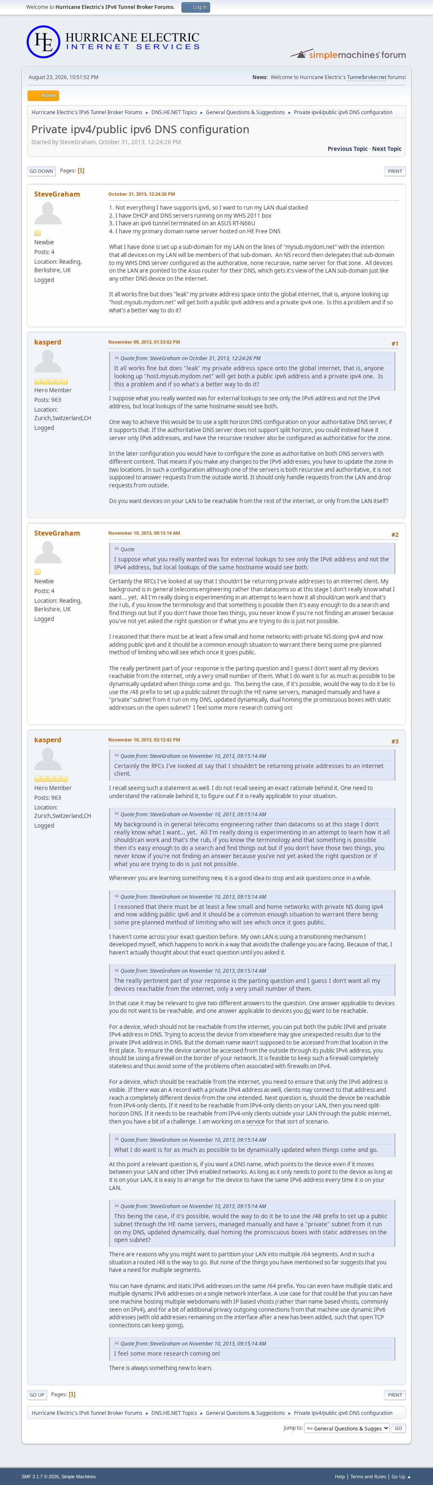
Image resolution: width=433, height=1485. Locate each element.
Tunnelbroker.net (366, 77)
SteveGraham (57, 194)
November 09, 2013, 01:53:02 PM (144, 342)
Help (340, 1476)
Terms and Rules (368, 1476)
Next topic (387, 149)
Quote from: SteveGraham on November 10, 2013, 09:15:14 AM (193, 756)
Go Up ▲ (401, 1476)
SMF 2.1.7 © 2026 (40, 1476)
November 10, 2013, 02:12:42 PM (144, 739)
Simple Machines (78, 1476)
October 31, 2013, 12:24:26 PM (141, 194)
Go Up (37, 1395)
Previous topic (348, 149)
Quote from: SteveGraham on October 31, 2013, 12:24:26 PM (190, 358)
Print (395, 171)
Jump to (292, 1427)
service (255, 1121)
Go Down (41, 171)
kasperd (47, 342)
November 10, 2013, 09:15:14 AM (144, 533)
